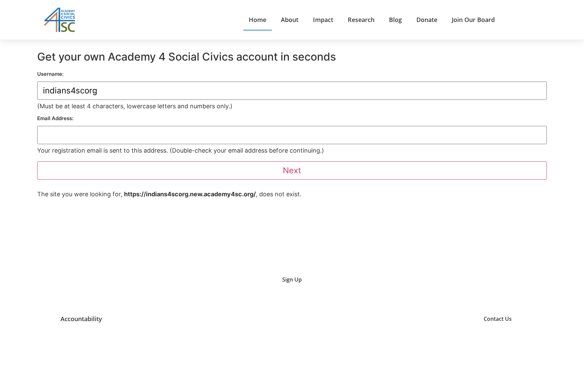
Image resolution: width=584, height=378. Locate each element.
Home (257, 20)
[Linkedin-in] (444, 318)
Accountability (81, 319)
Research (361, 20)
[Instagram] (426, 318)
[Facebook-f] (461, 318)
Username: (50, 73)
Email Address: (55, 118)
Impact (323, 20)
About (289, 20)
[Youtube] (410, 318)
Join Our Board (473, 20)
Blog (395, 20)
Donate (426, 20)
